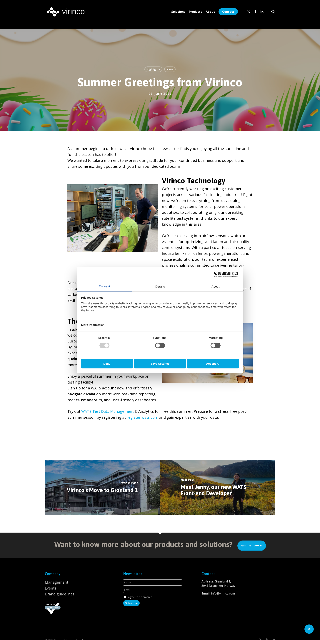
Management (56, 582)
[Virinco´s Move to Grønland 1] (102, 487)
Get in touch (251, 545)
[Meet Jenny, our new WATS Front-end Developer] (217, 487)
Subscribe (131, 603)
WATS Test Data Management (107, 411)
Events (50, 588)
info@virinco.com (223, 593)
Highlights (153, 69)
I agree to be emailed (139, 597)
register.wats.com (142, 417)
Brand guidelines (59, 594)
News (169, 69)
